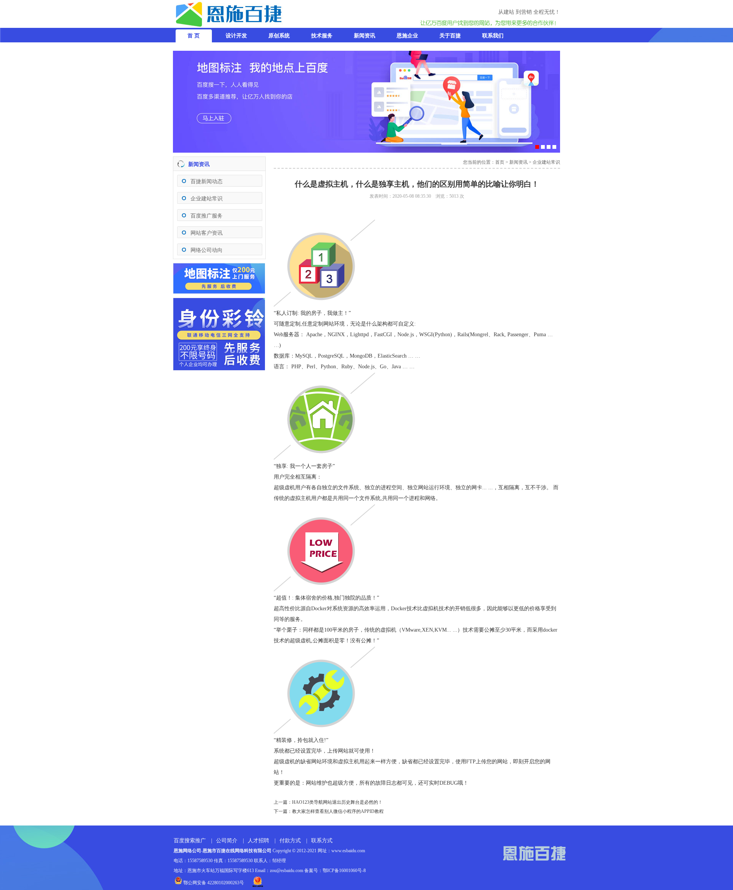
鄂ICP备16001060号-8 (344, 870)
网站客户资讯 (207, 233)
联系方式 (322, 840)
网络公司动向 (207, 250)
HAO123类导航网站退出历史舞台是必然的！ (337, 802)
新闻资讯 (518, 162)
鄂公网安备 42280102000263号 (213, 882)
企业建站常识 (207, 199)
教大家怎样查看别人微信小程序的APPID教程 (338, 811)
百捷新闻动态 (207, 181)
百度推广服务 (207, 216)
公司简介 (226, 840)
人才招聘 (258, 840)
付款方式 (290, 840)
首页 (499, 162)
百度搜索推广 (190, 840)
